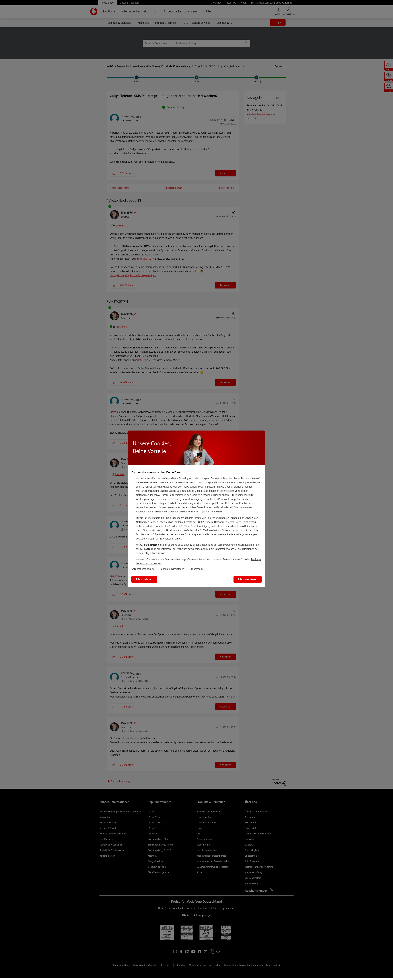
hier (185, 486)
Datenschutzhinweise (143, 568)
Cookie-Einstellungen (172, 568)
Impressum (197, 568)
